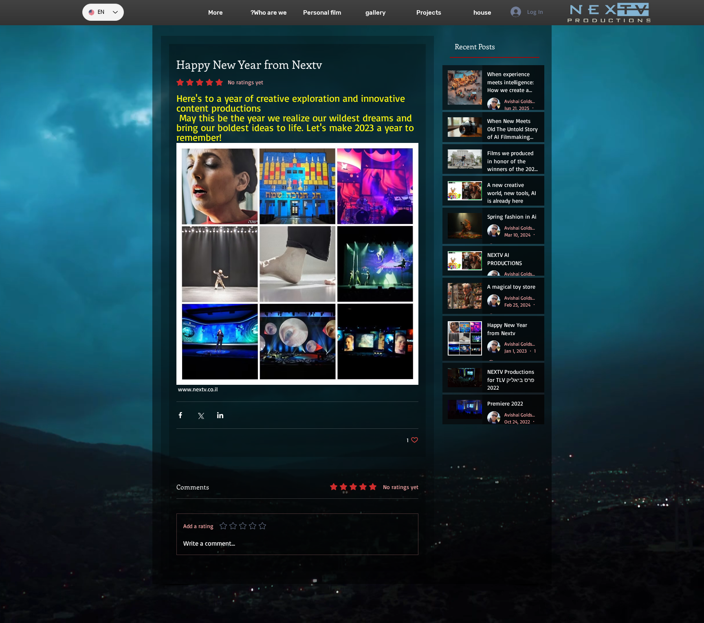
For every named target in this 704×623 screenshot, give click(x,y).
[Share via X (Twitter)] (200, 415)
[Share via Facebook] (180, 415)
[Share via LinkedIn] (220, 415)
